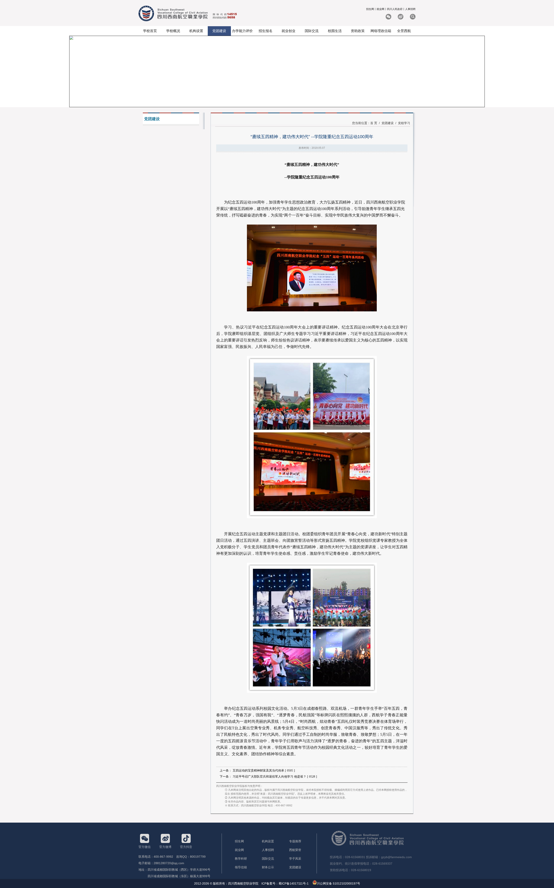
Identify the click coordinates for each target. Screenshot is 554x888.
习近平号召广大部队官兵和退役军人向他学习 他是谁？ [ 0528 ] (275, 776)
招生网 (370, 9)
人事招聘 (410, 9)
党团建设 (388, 123)
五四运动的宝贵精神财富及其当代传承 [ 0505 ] (264, 770)
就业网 (380, 9)
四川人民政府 (395, 9)
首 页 (373, 123)
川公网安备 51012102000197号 (338, 883)
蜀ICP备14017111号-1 (294, 883)
